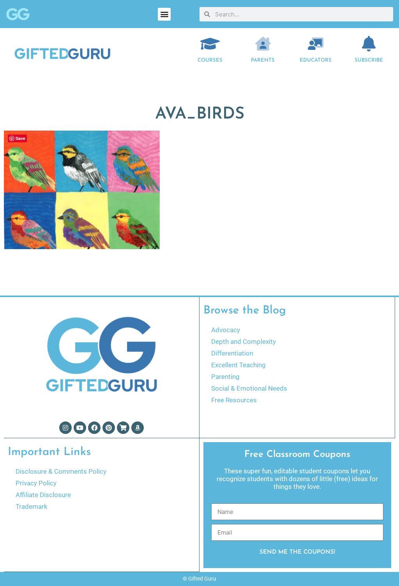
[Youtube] (80, 427)
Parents (263, 60)
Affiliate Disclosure (43, 495)
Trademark (32, 506)
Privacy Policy (36, 483)
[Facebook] (94, 427)
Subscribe (369, 60)
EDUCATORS (316, 60)
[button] (164, 14)
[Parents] (263, 43)
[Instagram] (65, 427)
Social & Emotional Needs (249, 388)
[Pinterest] (108, 427)
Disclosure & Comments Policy (61, 471)
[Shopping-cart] (123, 427)
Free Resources (234, 400)
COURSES (210, 60)
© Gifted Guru (199, 578)
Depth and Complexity (243, 341)
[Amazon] (137, 427)
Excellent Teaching (238, 365)
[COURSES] (210, 43)
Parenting (225, 377)
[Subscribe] (368, 43)
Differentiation (232, 353)
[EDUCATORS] (315, 43)
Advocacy (225, 330)
